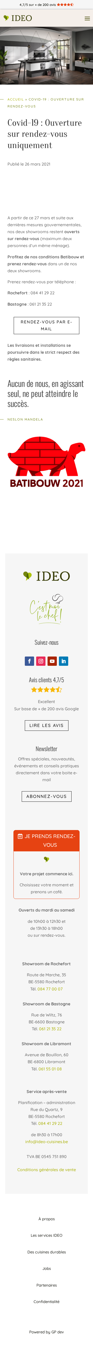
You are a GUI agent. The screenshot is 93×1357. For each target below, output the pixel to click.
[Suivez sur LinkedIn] (63, 661)
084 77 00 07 (50, 988)
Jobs (46, 1268)
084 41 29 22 (50, 1123)
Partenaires (46, 1285)
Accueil (15, 99)
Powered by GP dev (46, 1331)
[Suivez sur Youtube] (52, 661)
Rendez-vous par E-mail (46, 325)
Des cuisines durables (46, 1252)
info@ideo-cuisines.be (46, 1141)
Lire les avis (46, 725)
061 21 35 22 (50, 1028)
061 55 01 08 (50, 1068)
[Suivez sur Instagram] (40, 661)
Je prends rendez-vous (50, 840)
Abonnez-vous (46, 796)
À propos (46, 1218)
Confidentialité (46, 1301)
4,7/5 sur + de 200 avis (46, 5)
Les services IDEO (46, 1235)
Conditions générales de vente (46, 1169)
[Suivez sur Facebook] (29, 661)
